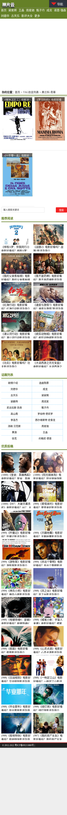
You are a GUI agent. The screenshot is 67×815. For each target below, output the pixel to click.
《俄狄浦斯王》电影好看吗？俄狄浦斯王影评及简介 (16, 100)
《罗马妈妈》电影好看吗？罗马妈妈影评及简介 (49, 100)
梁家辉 (12, 10)
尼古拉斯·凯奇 (17, 407)
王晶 (21, 10)
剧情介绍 (16, 383)
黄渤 (16, 432)
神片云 (8, 4)
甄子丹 (40, 10)
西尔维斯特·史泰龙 (47, 420)
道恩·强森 (60, 10)
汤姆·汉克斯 (16, 426)
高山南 (17, 413)
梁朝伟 (17, 401)
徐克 (16, 438)
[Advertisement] (33, 54)
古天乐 (15, 15)
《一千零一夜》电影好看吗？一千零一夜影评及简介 (16, 155)
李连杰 (17, 420)
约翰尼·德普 (47, 438)
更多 (37, 15)
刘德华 (5, 15)
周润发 (47, 401)
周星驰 (30, 10)
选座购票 (47, 383)
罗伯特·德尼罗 (48, 413)
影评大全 (27, 15)
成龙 (49, 10)
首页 (4, 10)
